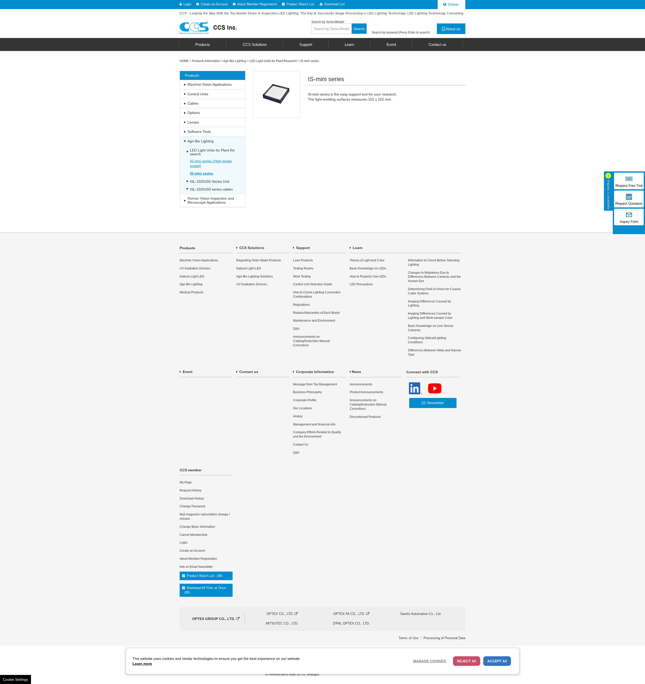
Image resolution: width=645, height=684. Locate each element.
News (356, 372)
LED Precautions (361, 284)
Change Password (192, 506)
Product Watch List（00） (205, 576)
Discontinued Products (365, 417)
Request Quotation (628, 203)
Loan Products (303, 260)
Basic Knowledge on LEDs (368, 268)
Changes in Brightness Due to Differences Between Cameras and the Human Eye (434, 277)
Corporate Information (314, 372)
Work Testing (302, 276)
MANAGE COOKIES (429, 661)
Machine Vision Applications (199, 260)
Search (359, 29)
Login (186, 4)
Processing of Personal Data (444, 638)
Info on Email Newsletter (196, 567)
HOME (184, 61)
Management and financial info (314, 424)
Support (302, 248)
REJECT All (466, 661)
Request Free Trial (629, 186)
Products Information (206, 61)
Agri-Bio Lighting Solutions (254, 276)
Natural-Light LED (192, 276)
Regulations (301, 304)
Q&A (296, 328)
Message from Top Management (315, 384)
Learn (357, 248)
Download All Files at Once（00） (204, 590)
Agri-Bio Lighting (234, 61)
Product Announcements (366, 392)
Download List (334, 4)
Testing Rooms (303, 268)
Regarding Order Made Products (258, 260)
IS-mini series (309, 61)
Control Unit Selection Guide (312, 284)
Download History (192, 498)
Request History (191, 490)
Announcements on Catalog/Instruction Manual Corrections (311, 341)
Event (187, 372)
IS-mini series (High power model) (211, 163)
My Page (186, 482)
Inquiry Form (629, 222)
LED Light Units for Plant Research (273, 61)
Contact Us (300, 444)
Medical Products (191, 292)
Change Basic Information (197, 526)
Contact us (248, 372)
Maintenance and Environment (314, 320)
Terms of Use (408, 638)
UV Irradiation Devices (195, 268)
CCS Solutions (251, 248)
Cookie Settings (15, 679)
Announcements (361, 384)
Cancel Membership (193, 535)
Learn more (142, 664)
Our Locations (302, 408)
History (298, 416)
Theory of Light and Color (367, 260)
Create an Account (214, 4)
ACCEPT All (497, 661)
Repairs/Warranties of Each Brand (316, 313)
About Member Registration (256, 4)
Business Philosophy (307, 392)
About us (452, 29)
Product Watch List (299, 4)
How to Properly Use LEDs (368, 276)
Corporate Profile (304, 400)
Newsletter (435, 403)
